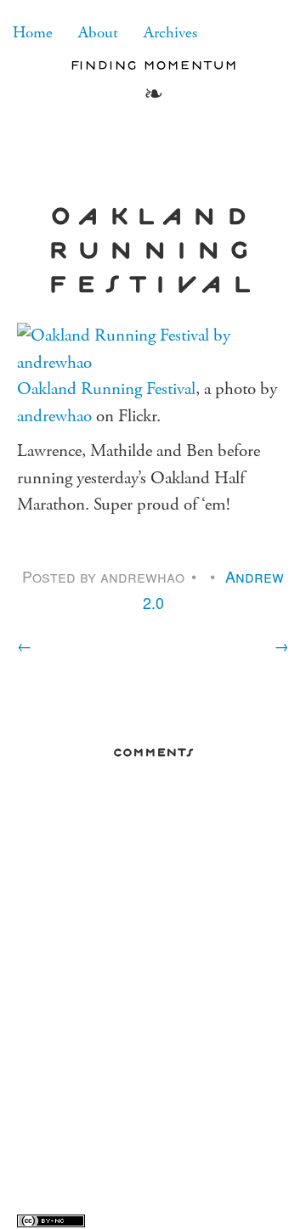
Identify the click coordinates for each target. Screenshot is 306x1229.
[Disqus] (153, 990)
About (98, 32)
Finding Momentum (153, 64)
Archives (170, 32)
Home (33, 32)
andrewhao (54, 416)
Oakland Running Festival (106, 389)
